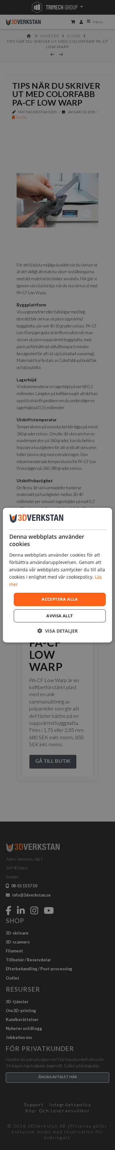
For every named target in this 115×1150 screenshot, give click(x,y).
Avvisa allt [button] (59, 616)
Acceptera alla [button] (60, 599)
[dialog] (57, 574)
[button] (57, 631)
